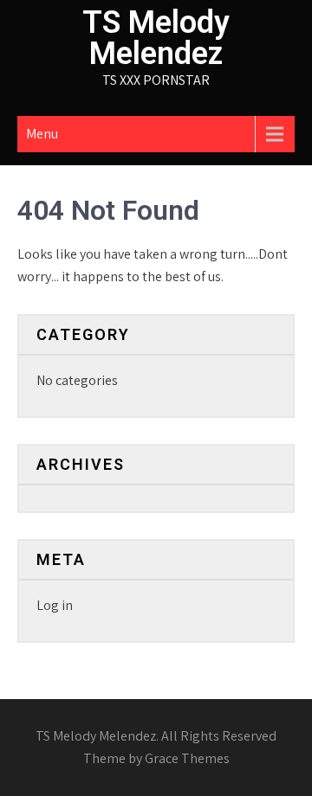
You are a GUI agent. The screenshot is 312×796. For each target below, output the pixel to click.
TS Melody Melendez (156, 38)
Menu (42, 134)
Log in (54, 605)
